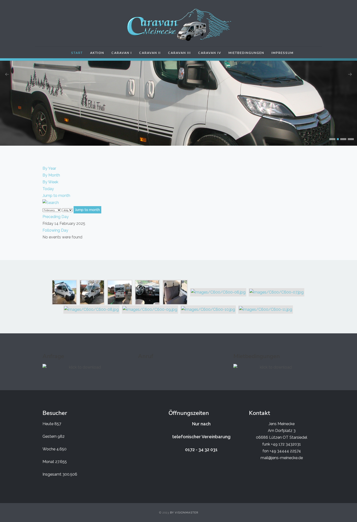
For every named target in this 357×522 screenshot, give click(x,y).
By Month (51, 168)
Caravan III (179, 53)
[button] (332, 132)
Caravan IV (209, 53)
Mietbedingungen (246, 53)
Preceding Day (55, 210)
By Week (50, 175)
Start (77, 53)
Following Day (55, 223)
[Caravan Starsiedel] (178, 25)
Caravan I (121, 53)
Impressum (283, 53)
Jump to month (56, 188)
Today (48, 182)
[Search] (50, 195)
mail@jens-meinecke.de (282, 451)
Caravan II (150, 53)
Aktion (97, 53)
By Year (49, 161)
